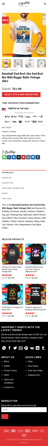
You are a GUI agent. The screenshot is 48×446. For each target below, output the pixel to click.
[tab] (24, 172)
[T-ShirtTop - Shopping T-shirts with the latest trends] (24, 4)
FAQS (6, 375)
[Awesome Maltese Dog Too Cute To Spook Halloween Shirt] (35, 254)
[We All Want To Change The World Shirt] (12, 294)
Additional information (13, 188)
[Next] (42, 35)
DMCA (7, 366)
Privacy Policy (10, 370)
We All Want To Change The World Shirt (12, 308)
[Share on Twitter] (14, 157)
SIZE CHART (7, 199)
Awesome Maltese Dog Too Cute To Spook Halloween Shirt (34, 269)
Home (4, 70)
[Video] (5, 51)
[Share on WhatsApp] (4, 157)
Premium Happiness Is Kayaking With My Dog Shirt (35, 308)
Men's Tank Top (29, 138)
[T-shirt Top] (9, 152)
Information (7, 173)
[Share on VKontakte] (28, 157)
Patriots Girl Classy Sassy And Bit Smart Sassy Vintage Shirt (11, 269)
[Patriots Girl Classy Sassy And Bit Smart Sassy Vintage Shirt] (12, 254)
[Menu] (3, 4)
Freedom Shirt (18, 138)
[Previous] (6, 35)
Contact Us (9, 387)
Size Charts (33, 366)
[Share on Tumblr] (38, 157)
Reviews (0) (7, 178)
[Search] (45, 3)
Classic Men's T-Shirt (37, 136)
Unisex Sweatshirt (14, 141)
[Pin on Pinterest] (23, 157)
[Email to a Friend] (19, 157)
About (6, 361)
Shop (30, 361)
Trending (13, 70)
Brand (5, 193)
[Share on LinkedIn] (33, 157)
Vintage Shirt (26, 141)
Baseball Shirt (11, 136)
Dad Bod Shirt (7, 138)
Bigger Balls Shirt (23, 136)
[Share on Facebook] (9, 157)
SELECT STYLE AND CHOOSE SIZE (21, 94)
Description (7, 183)
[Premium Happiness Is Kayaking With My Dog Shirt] (35, 294)
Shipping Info (34, 375)
